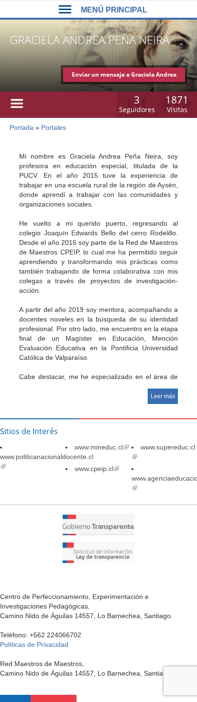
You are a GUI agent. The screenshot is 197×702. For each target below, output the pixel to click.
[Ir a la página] (98, 533)
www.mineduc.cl (102, 447)
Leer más (163, 396)
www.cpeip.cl (97, 468)
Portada (21, 127)
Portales (53, 127)
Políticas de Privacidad (34, 644)
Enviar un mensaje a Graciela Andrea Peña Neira (124, 76)
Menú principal (114, 10)
